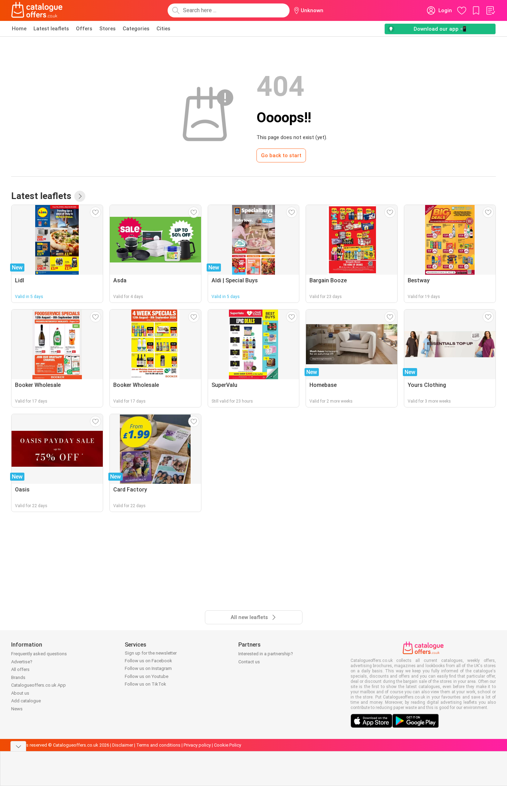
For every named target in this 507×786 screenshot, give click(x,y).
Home (19, 28)
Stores (107, 28)
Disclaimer (122, 745)
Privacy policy (197, 745)
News (17, 708)
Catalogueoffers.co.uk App (38, 685)
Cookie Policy (227, 745)
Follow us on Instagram (148, 668)
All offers (20, 669)
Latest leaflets (51, 28)
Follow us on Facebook (148, 660)
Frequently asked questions (39, 653)
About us (20, 693)
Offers (84, 28)
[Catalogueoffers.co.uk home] (37, 10)
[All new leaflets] (79, 196)
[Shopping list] (490, 10)
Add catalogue (26, 700)
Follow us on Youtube (146, 676)
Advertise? (21, 661)
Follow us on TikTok (145, 684)
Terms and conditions (158, 745)
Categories (136, 28)
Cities (163, 28)
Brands (18, 677)
